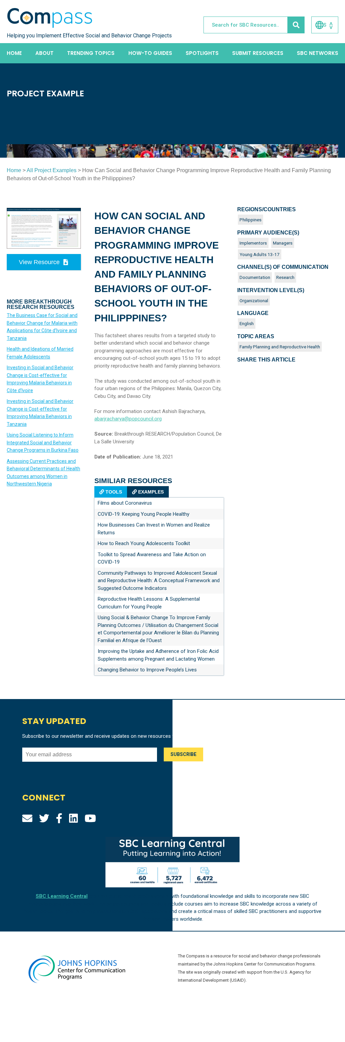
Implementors (253, 243)
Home (14, 53)
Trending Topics (91, 53)
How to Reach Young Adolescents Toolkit (144, 543)
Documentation (255, 277)
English (247, 323)
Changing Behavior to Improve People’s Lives (147, 670)
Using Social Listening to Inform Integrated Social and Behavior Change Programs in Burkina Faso (43, 442)
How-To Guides (150, 53)
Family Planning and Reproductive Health (280, 346)
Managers (282, 243)
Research (285, 277)
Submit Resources (257, 53)
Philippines (250, 219)
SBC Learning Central (62, 896)
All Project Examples (51, 170)
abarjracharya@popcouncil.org (128, 419)
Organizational (254, 300)
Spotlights (202, 53)
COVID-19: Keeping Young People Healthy (143, 514)
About (44, 53)
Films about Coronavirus (125, 503)
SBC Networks (317, 53)
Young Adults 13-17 (260, 254)
